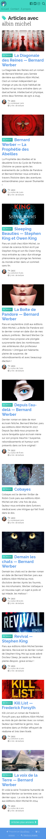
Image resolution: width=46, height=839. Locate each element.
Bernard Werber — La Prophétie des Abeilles (16, 146)
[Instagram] (38, 4)
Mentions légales (31, 835)
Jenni (13, 101)
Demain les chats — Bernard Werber (19, 562)
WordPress (24, 832)
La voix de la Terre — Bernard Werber (20, 780)
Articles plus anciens (22, 822)
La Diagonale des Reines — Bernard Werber (23, 60)
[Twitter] (35, 4)
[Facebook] (31, 4)
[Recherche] (43, 4)
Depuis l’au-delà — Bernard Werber (19, 410)
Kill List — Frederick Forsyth (19, 705)
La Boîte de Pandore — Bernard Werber (20, 314)
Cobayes (22, 489)
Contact (14, 9)
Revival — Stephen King (17, 638)
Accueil (5, 9)
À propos (26, 9)
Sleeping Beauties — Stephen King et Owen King (21, 234)
